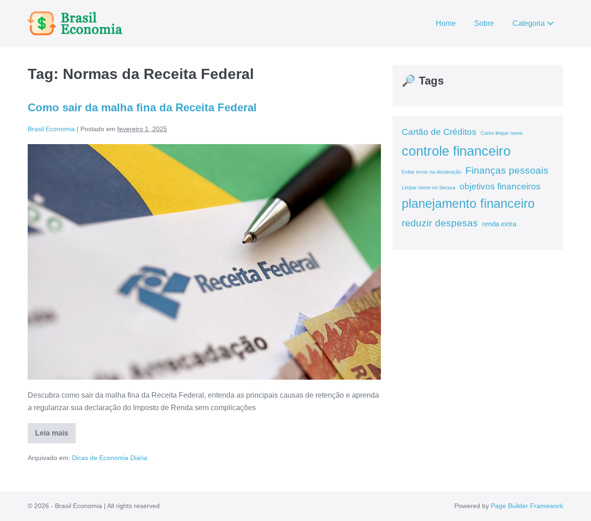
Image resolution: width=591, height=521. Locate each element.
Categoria (530, 23)
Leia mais (55, 436)
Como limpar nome (502, 133)
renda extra (499, 224)
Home (446, 23)
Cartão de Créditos (439, 132)
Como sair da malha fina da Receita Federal (142, 107)
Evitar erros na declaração (431, 172)
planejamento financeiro (468, 204)
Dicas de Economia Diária (109, 457)
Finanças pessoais (507, 170)
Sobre (484, 23)
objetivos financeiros (500, 186)
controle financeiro (456, 150)
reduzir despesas (440, 223)
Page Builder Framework (527, 505)
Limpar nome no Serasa (428, 187)
